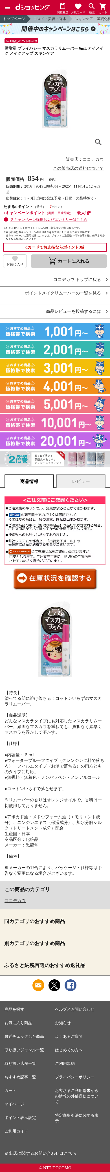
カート (10, 1091)
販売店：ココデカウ (85, 159)
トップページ (14, 19)
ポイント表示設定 (20, 1118)
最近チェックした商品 (24, 1036)
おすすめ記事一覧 (20, 1077)
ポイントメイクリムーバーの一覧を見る (63, 293)
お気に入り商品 (18, 1023)
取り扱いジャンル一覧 (24, 1050)
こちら (70, 1153)
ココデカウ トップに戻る (77, 280)
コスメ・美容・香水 (49, 19)
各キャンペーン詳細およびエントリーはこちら (48, 219)
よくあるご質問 (69, 1036)
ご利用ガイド (16, 1131)
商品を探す (14, 1009)
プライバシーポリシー (74, 1077)
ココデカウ (15, 900)
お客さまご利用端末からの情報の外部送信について (76, 1096)
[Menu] (7, 7)
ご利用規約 (65, 1063)
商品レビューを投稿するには (73, 311)
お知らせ (63, 1023)
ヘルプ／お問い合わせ (74, 1009)
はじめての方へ (69, 1050)
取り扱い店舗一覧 (20, 1063)
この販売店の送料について (78, 168)
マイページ (14, 1104)
